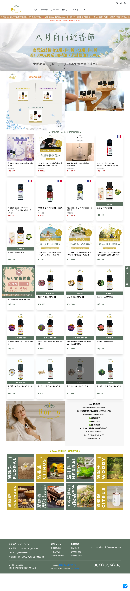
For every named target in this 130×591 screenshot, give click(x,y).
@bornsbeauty (23, 553)
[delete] (34, 267)
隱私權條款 (75, 548)
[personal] (121, 3)
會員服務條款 (76, 552)
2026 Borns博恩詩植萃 (67, 565)
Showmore (75, 568)
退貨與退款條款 (76, 555)
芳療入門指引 (56, 552)
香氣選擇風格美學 (57, 555)
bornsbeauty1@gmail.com (29, 548)
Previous (4, 44)
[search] (117, 3)
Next (125, 44)
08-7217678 (23, 544)
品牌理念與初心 (56, 548)
